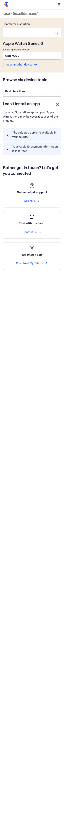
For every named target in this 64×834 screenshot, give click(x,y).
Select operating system (16, 49)
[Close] (57, 104)
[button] (32, 56)
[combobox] (27, 32)
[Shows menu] (59, 4)
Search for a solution (16, 24)
